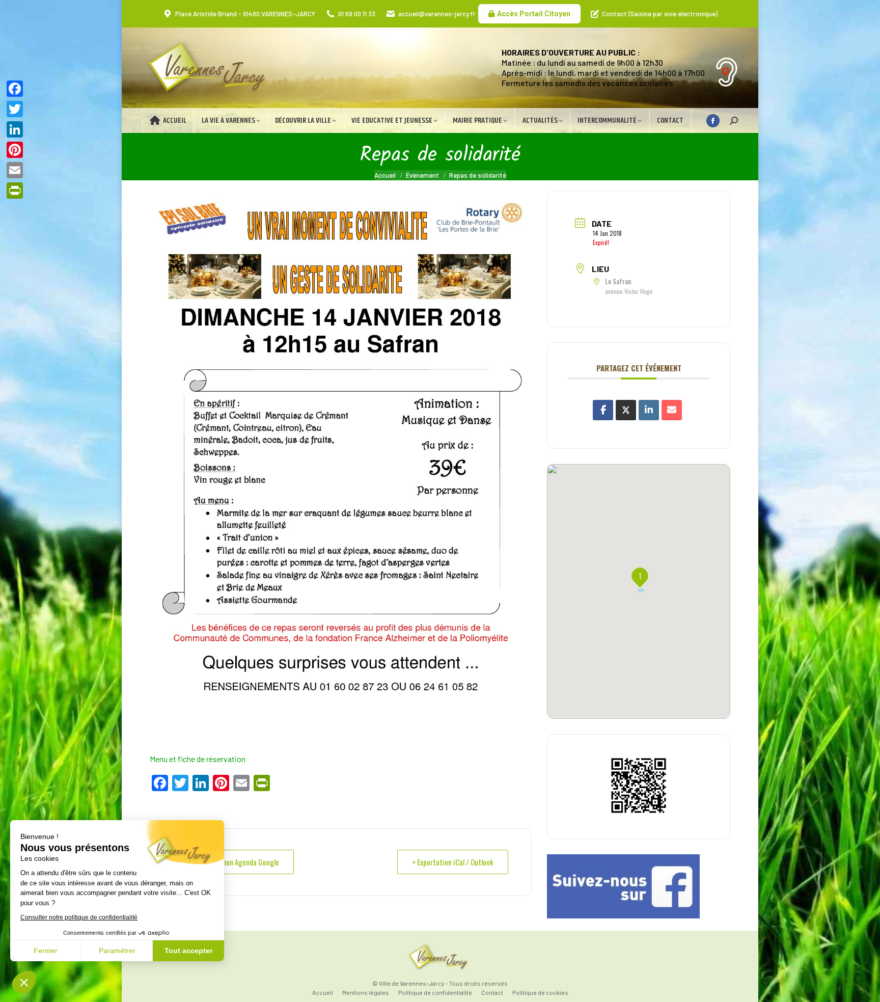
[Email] (672, 410)
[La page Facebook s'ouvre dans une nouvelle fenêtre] (713, 120)
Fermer (46, 950)
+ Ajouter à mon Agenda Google (233, 862)
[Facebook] (15, 88)
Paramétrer (117, 950)
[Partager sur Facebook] (603, 410)
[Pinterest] (15, 150)
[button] (24, 982)
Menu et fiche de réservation (197, 759)
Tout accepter (188, 950)
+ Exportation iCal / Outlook (452, 862)
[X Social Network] (626, 410)
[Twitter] (15, 109)
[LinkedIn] (649, 410)
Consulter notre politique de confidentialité (79, 917)
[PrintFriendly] (15, 190)
